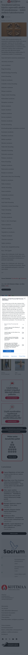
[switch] (22, 328)
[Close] (25, 299)
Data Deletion (6, 356)
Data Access (14, 356)
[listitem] (14, 324)
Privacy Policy (22, 356)
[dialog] (14, 327)
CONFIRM (8, 351)
